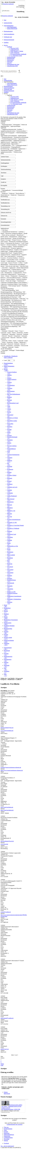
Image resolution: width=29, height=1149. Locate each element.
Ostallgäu (9, 540)
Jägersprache (10, 60)
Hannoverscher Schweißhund (17, 264)
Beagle (25, 233)
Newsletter (6, 1139)
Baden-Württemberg (9, 366)
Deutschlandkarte (8, 364)
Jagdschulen (14, 142)
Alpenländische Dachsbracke (9, 231)
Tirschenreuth (10, 583)
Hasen (14, 332)
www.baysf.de (4, 844)
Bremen (6, 611)
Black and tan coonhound (8, 235)
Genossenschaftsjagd (17, 190)
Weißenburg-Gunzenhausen (14, 597)
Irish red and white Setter (12, 266)
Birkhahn (4, 331)
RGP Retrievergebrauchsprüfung (19, 310)
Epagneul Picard (16, 254)
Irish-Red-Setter (24, 266)
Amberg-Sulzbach (11, 380)
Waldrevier (13, 195)
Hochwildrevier (20, 193)
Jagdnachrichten (8, 23)
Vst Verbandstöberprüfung (17, 324)
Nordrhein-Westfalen (9, 626)
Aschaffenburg (11, 386)
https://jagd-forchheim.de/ (7, 810)
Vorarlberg (6, 672)
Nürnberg (9, 532)
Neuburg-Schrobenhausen (13, 520)
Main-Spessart (10, 499)
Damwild (11, 331)
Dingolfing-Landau (12, 421)
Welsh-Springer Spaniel (14, 285)
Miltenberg (10, 508)
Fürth (8, 452)
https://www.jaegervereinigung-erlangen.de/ (12, 770)
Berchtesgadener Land (13, 403)
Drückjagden (16, 124)
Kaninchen (20, 332)
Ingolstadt (9, 467)
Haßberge (9, 461)
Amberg (9, 378)
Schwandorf (10, 570)
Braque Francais (16, 240)
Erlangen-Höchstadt (12, 437)
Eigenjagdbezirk (6, 190)
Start (5, 20)
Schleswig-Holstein (9, 641)
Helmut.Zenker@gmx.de (7, 727)
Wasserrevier (21, 195)
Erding (9, 433)
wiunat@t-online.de (6, 912)
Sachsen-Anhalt (8, 638)
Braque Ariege (22, 236)
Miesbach (9, 505)
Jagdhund (9, 46)
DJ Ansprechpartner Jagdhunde (18, 54)
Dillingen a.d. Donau (12, 418)
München (9, 514)
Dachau (9, 412)
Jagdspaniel (12, 267)
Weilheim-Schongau (12, 594)
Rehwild (4, 336)
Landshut (9, 490)
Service (6, 45)
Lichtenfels (10, 493)
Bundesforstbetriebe (7, 137)
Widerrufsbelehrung (9, 1134)
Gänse (9, 332)
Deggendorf (10, 415)
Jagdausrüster (21, 139)
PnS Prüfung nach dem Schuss (10, 308)
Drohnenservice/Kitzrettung (21, 137)
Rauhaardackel (23, 276)
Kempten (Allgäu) (11, 476)
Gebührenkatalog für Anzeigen (14, 1124)
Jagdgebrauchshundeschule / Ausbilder (12, 129)
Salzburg (6, 663)
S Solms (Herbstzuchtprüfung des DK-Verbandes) (15, 311)
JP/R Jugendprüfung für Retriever (18, 306)
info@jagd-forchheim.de (7, 807)
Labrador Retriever (16, 269)
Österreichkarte (8, 648)
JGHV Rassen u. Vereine (16, 51)
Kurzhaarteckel (6, 269)
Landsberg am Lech (12, 487)
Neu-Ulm (9, 517)
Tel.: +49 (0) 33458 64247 (7, 1146)
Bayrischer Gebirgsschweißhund (14, 233)
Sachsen (6, 635)
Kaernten (6, 654)
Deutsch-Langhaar (7, 246)
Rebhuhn (25, 334)
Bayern (6, 369)
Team (5, 1130)
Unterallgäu (10, 589)
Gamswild (20, 340)
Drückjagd (5, 350)
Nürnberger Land (11, 535)
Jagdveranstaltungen (9, 34)
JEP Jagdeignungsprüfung (18, 303)
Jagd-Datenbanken (8, 25)
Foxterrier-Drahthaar (12, 258)
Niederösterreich (8, 657)
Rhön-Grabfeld (11, 555)
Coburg (9, 409)
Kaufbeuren (10, 470)
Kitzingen (9, 479)
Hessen (6, 617)
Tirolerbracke (20, 281)
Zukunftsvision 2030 (12, 66)
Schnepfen (24, 336)
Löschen (3, 353)
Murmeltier (12, 334)
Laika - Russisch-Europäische (16, 271)
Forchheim (10, 440)
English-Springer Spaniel (15, 251)
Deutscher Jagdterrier (16, 248)
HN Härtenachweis (17, 300)
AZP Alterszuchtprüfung (8, 290)
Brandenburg (7, 608)
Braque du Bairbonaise (18, 238)
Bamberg (9, 397)
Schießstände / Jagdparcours (18, 148)
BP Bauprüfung (18, 292)
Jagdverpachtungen (15, 126)
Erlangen (9, 435)
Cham (8, 406)
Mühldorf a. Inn (11, 511)
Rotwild (10, 336)
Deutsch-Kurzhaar (23, 245)
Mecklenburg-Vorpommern (11, 620)
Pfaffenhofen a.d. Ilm (12, 546)
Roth (8, 561)
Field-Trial (22, 298)
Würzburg (9, 602)
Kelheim (9, 473)
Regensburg (10, 552)
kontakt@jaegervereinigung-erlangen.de (11, 767)
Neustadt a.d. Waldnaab (13, 529)
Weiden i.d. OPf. (11, 591)
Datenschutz (7, 1136)
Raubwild (19, 334)
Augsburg (9, 389)
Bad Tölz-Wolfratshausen (13, 394)
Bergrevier (5, 193)
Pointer (7, 276)
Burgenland (7, 651)
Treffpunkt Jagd (8, 37)
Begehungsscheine (7, 124)
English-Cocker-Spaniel (20, 249)
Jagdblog (6, 42)
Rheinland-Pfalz (8, 629)
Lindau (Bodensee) (12, 496)
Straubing (9, 578)
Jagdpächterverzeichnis (19, 140)
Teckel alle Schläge (11, 281)
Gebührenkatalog (8, 1137)
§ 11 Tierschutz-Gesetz (16, 55)
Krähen (26, 332)
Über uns (6, 1127)
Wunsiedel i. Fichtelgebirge (14, 599)
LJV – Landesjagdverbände (19, 145)
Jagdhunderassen (14, 49)
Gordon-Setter (20, 261)
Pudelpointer (14, 276)
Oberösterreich (7, 660)
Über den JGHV (14, 48)
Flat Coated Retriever (10, 256)
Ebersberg (9, 427)
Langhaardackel (17, 272)
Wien (5, 675)
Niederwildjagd (20, 350)
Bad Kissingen (11, 392)
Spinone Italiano (11, 279)
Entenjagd (11, 350)
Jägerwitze (9, 61)
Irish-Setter (5, 267)
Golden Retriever (11, 261)
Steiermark (6, 666)
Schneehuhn (17, 336)
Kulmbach (9, 484)
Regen (8, 549)
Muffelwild (5, 334)
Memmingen (10, 502)
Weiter (2, 1064)
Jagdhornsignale (11, 57)
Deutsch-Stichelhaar (18, 246)
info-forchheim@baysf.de (7, 841)
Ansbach (9, 383)
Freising (9, 443)
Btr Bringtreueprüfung (19, 293)
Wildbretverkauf (18, 152)
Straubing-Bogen (11, 580)
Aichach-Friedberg (12, 372)
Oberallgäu (10, 538)
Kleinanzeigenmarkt (9, 39)
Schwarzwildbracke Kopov (14, 277)
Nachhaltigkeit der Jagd (13, 64)
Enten (16, 331)
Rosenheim (10, 558)
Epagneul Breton (17, 253)
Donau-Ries (10, 424)
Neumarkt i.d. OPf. (12, 523)
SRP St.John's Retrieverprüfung (16, 315)
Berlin (5, 605)
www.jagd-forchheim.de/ (7, 730)
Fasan (21, 331)
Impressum (6, 1133)
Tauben (25, 337)
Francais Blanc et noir (12, 259)
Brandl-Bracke (13, 236)
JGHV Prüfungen (14, 52)
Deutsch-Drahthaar (12, 245)
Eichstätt (9, 430)
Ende (2, 1065)
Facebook (6, 1143)
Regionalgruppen (8, 31)
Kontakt (6, 1131)
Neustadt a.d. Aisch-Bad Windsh (15, 526)
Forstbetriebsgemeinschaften (9, 139)
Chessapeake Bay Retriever (13, 243)
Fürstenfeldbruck (11, 449)
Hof (8, 464)
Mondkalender (11, 58)
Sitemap (6, 1140)
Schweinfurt (10, 573)
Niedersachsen (7, 623)
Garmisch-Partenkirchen (13, 455)
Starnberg (9, 576)
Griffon (20, 263)
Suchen (3, 352)
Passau (9, 543)
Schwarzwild (5, 337)
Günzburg (9, 458)
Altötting (9, 375)
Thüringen (6, 644)
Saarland (6, 632)
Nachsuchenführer (21, 131)
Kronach (9, 481)
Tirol (5, 669)
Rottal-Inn (9, 564)
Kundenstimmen (8, 1128)
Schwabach (10, 567)
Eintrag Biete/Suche (12, 28)
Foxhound (19, 256)
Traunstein (9, 586)
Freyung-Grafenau (12, 446)
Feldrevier (11, 193)
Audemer (21, 231)
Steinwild (19, 337)
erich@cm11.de (5, 1049)
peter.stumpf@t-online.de (7, 1018)
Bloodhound (20, 235)
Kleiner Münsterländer (22, 267)
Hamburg (6, 614)
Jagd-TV (9, 63)
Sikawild (13, 337)
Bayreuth (9, 400)
